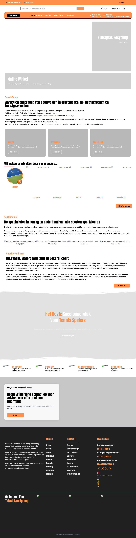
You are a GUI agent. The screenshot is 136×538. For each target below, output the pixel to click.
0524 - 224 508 (104, 456)
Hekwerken (50, 470)
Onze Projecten (72, 452)
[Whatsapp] (119, 2)
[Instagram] (121, 2)
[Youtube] (123, 2)
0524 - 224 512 (103, 448)
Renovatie (49, 463)
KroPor (48, 445)
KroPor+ (49, 449)
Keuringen (49, 474)
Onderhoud (50, 456)
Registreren (116, 8)
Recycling (49, 467)
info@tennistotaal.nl (105, 464)
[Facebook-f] (124, 2)
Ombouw (49, 459)
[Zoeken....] (80, 8)
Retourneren (71, 459)
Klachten (70, 463)
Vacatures (70, 456)
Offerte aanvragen (73, 449)
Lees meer (77, 53)
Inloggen (104, 8)
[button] (110, 479)
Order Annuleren (72, 467)
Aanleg (48, 452)
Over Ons (70, 445)
